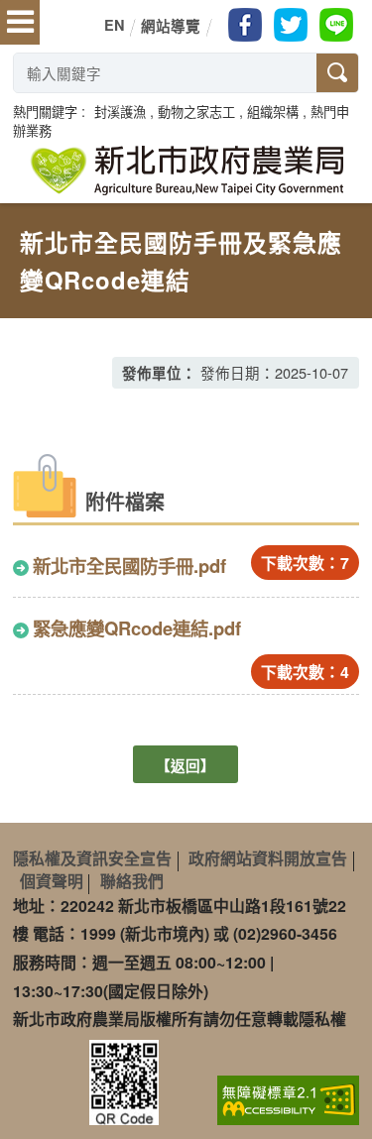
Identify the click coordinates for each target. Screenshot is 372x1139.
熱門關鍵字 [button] (45, 111)
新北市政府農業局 (186, 170)
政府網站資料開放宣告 (267, 858)
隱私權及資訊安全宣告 (92, 858)
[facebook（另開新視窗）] (245, 25)
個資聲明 (51, 880)
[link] (288, 1098)
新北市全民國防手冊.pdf (129, 565)
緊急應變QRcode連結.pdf (137, 628)
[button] (120, 111)
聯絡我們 (132, 880)
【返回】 (185, 765)
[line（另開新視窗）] (336, 25)
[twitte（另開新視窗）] (291, 25)
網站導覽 (170, 26)
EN (114, 25)
